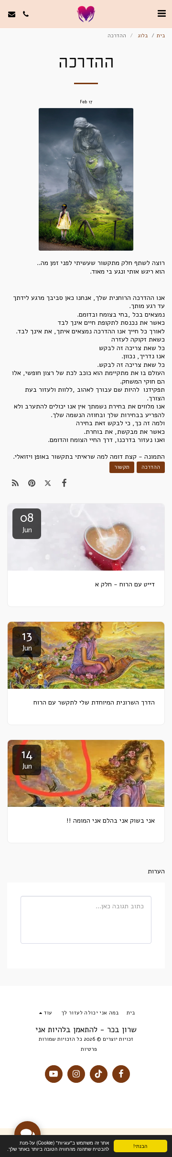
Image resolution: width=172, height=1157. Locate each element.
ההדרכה (150, 467)
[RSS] (15, 483)
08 (26, 522)
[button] (161, 13)
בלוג (141, 35)
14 (26, 758)
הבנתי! (140, 1145)
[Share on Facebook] (64, 483)
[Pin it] (31, 483)
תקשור (121, 467)
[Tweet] (48, 483)
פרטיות (89, 1049)
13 (27, 640)
